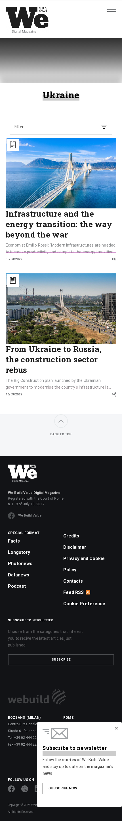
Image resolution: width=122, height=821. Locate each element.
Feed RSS (73, 592)
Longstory (19, 552)
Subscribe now (63, 788)
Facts (14, 541)
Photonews (20, 563)
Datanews (18, 575)
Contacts (73, 581)
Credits (71, 536)
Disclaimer (74, 547)
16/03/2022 (14, 394)
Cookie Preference (84, 603)
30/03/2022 (14, 259)
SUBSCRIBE (61, 659)
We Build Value (29, 515)
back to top (60, 434)
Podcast (17, 586)
